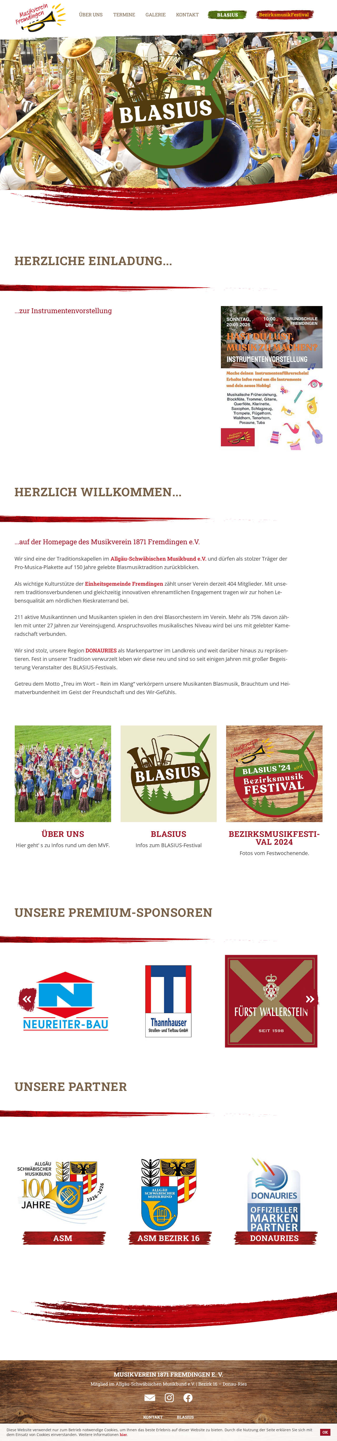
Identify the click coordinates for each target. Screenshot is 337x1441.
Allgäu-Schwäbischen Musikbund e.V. (158, 558)
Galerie (156, 14)
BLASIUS (227, 14)
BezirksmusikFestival (284, 14)
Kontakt (187, 14)
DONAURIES (102, 650)
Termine (124, 14)
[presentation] (27, 1000)
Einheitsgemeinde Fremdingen (124, 583)
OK (325, 1432)
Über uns (91, 14)
